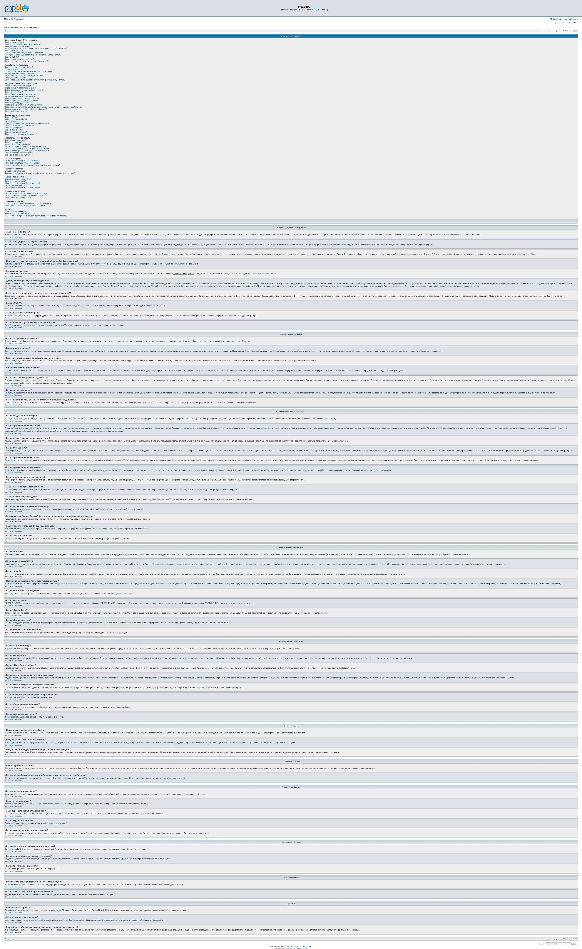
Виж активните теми (31, 27)
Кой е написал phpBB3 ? (15, 212)
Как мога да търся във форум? (18, 179)
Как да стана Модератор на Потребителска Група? (27, 148)
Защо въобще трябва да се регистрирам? (23, 44)
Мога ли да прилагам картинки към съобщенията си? (27, 123)
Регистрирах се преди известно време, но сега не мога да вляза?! (33, 55)
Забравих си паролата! (15, 51)
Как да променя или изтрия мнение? (20, 88)
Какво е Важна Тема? (14, 130)
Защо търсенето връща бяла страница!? (22, 183)
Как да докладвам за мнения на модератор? (24, 105)
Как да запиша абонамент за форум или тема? (25, 195)
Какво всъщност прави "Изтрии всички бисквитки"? (26, 61)
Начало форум (10, 31)
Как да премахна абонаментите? (19, 198)
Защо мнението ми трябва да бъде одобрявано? (26, 109)
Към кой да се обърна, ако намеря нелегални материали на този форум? (36, 216)
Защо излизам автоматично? (17, 46)
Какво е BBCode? (12, 117)
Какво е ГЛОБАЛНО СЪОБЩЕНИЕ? (20, 126)
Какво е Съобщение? (14, 128)
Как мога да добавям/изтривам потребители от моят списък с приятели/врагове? (40, 173)
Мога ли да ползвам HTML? (16, 119)
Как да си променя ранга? (16, 78)
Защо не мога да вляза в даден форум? (22, 98)
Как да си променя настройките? (19, 67)
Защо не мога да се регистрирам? (19, 59)
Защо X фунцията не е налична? (19, 214)
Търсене (574, 19)
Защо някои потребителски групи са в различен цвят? (28, 151)
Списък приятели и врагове (16, 171)
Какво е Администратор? (15, 140)
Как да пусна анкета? (14, 92)
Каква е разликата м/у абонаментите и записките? (26, 193)
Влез (8, 19)
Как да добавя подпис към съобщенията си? (24, 90)
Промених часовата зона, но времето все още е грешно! (29, 71)
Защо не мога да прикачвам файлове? (21, 101)
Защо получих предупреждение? (19, 103)
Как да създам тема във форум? (18, 86)
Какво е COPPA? (12, 57)
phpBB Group (64, 910)
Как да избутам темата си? (16, 111)
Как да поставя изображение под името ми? (24, 76)
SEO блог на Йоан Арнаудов (296, 948)
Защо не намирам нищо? (15, 181)
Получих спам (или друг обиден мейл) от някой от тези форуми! (32, 165)
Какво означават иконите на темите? (21, 134)
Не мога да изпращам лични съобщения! (22, 161)
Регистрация (18, 19)
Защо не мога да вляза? (15, 42)
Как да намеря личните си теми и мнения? (23, 187)
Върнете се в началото (13, 237)
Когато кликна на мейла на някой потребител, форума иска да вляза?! (35, 80)
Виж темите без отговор (13, 27)
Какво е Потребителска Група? (18, 144)
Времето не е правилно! (15, 69)
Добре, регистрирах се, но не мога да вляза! (24, 53)
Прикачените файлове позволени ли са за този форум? (29, 204)
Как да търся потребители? (17, 185)
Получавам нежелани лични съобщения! (22, 163)
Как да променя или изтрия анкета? (20, 94)
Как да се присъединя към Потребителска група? (26, 146)
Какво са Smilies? (12, 121)
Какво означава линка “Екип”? (17, 155)
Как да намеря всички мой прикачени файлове (25, 206)
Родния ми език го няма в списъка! (19, 73)
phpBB (280, 946)
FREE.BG (317, 10)
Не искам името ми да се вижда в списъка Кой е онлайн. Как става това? (36, 48)
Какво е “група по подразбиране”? (19, 153)
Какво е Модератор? (13, 142)
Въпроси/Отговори (559, 19)
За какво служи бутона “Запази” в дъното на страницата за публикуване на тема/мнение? (43, 107)
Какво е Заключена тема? (16, 132)
